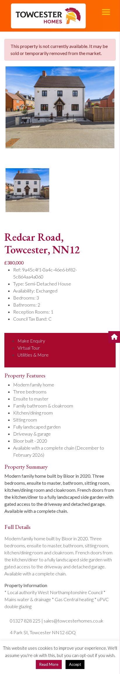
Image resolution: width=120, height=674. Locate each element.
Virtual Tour (28, 347)
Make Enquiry (31, 340)
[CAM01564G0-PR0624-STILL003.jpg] (60, 107)
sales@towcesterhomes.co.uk (73, 620)
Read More (48, 664)
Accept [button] (75, 664)
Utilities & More (33, 354)
